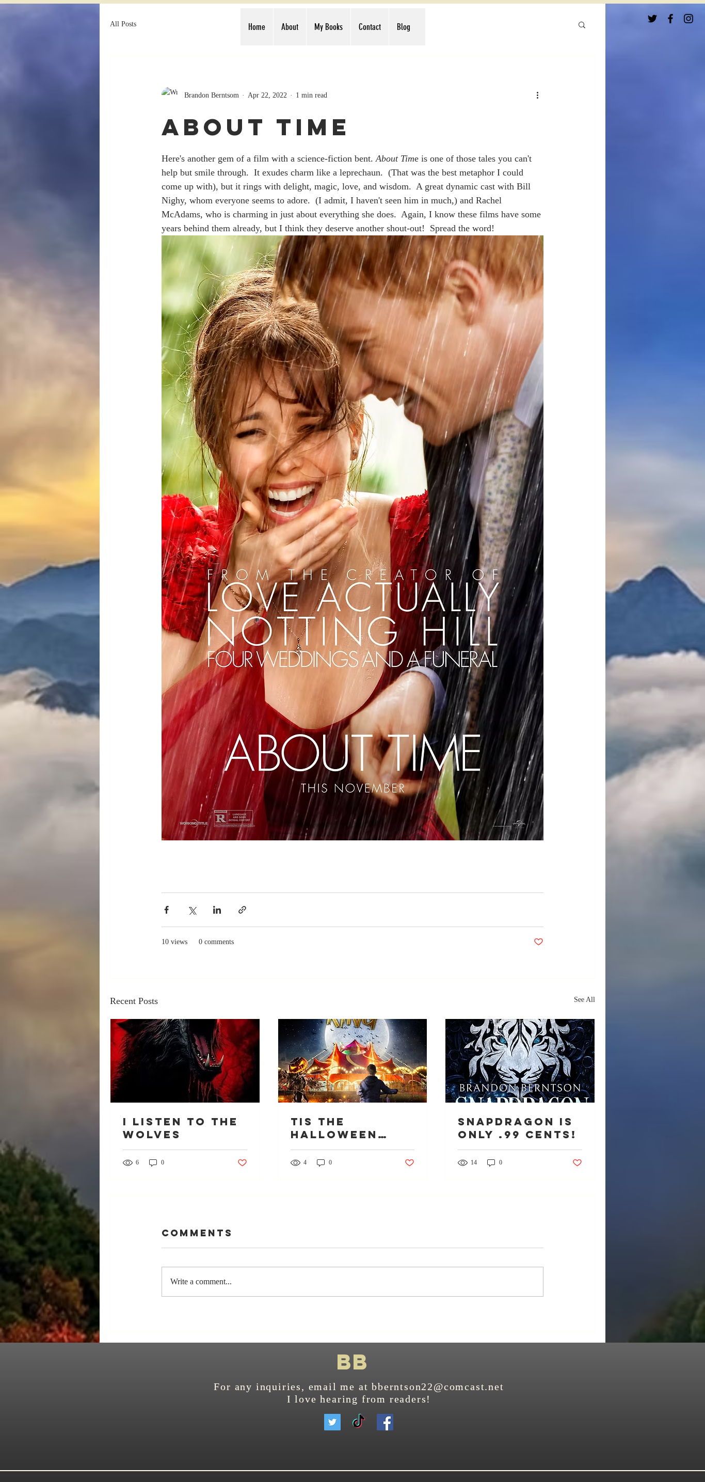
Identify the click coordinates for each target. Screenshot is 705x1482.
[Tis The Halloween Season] (352, 1061)
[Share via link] (242, 910)
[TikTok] (358, 1422)
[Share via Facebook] (166, 910)
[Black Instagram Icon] (688, 18)
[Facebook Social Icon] (385, 1422)
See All (584, 999)
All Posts (123, 24)
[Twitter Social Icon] (332, 1422)
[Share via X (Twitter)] (192, 910)
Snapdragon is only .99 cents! (517, 1128)
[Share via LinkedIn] (217, 910)
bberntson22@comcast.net (438, 1386)
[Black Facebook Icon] (670, 18)
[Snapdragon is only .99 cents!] (520, 1061)
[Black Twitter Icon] (652, 18)
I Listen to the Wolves (180, 1128)
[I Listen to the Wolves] (185, 1061)
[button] (582, 24)
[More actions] (537, 95)
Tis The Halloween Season (334, 1128)
